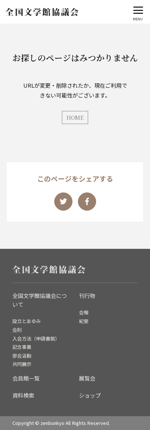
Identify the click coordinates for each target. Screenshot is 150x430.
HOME (75, 117)
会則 (17, 329)
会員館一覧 (26, 378)
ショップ (90, 395)
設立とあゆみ (26, 321)
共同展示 (21, 364)
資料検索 (23, 395)
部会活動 (21, 355)
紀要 (83, 321)
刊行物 (87, 295)
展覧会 (87, 378)
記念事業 (21, 346)
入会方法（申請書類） (36, 338)
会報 (83, 312)
